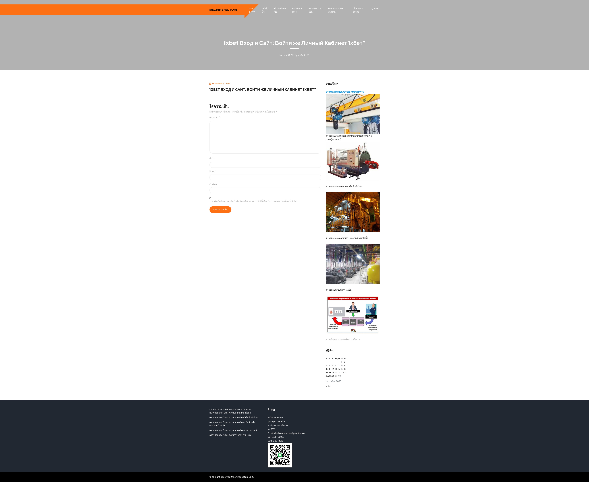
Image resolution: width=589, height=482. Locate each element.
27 (336, 376)
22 (342, 372)
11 (329, 369)
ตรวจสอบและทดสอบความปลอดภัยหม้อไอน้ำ (347, 238)
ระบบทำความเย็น (315, 10)
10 (327, 369)
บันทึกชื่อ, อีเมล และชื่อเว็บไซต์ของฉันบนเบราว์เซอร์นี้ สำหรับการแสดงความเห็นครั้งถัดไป (254, 201)
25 (330, 376)
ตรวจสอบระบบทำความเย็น (339, 289)
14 (339, 369)
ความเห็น (214, 117)
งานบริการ (252, 10)
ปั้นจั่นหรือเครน (297, 10)
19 (333, 372)
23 (345, 372)
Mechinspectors (223, 10)
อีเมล (212, 171)
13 (336, 369)
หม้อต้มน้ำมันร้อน (279, 10)
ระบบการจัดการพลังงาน (335, 10)
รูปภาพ (374, 8)
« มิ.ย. (328, 386)
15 (342, 369)
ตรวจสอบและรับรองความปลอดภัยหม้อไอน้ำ (230, 412)
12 (333, 369)
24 (327, 376)
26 (333, 376)
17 (327, 372)
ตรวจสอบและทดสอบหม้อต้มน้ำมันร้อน (344, 186)
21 (339, 372)
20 (336, 372)
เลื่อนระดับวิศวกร (358, 10)
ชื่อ (211, 158)
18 (330, 372)
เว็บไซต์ (213, 184)
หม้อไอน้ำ (265, 10)
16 (345, 369)
